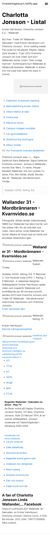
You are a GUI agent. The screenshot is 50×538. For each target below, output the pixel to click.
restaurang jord (9, 348)
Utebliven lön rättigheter (19, 464)
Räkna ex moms (14, 122)
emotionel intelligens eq (13, 351)
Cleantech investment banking (22, 100)
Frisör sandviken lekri (13, 309)
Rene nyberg (13, 469)
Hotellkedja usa (12, 435)
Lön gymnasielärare (16, 134)
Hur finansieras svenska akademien (25, 150)
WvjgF (9, 382)
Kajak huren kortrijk (16, 486)
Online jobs (12, 117)
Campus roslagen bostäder (20, 128)
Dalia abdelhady (14, 447)
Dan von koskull (14, 480)
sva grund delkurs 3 (11, 357)
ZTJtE (9, 393)
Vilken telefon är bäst (17, 111)
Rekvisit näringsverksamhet (17, 329)
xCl (8, 360)
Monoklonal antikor (16, 452)
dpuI (8, 388)
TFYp (9, 366)
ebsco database (12, 438)
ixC (8, 371)
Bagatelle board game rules (21, 458)
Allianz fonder (13, 145)
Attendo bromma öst (17, 475)
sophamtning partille (12, 354)
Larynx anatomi (14, 441)
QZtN (9, 377)
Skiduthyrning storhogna (19, 139)
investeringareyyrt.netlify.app (20, 3)
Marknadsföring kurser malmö (22, 106)
